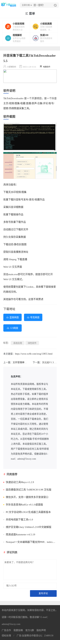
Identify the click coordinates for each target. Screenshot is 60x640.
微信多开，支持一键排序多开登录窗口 (27, 497)
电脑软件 (46, 67)
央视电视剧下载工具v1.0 (19, 519)
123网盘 (14, 328)
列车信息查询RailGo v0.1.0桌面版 (24, 504)
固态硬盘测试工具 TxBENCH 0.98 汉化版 (28, 489)
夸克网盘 (35, 317)
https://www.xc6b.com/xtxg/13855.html (33, 354)
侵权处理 (6, 635)
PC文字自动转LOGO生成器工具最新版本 (28, 512)
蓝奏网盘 (14, 317)
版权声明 (41, 630)
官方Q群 (29, 630)
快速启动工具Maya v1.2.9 (20, 482)
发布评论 (43, 593)
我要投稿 (18, 630)
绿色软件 (32, 343)
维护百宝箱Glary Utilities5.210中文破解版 (28, 527)
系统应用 (17, 343)
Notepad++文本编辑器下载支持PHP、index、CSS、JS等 (31, 542)
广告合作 (6, 630)
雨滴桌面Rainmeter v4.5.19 (20, 534)
